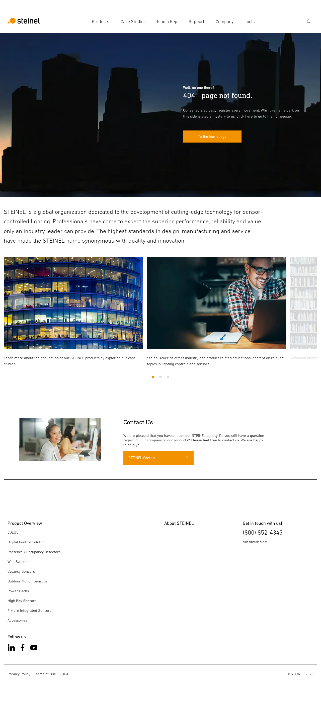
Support (196, 21)
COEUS (13, 532)
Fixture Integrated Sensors (29, 610)
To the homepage (212, 136)
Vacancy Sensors (21, 571)
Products (100, 21)
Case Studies (133, 21)
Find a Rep (167, 21)
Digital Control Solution (26, 542)
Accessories (17, 620)
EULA (64, 674)
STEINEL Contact (141, 458)
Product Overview (25, 523)
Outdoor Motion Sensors (27, 581)
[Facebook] (22, 649)
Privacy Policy (19, 674)
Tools (250, 21)
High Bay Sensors (22, 600)
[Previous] (17, 300)
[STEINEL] (24, 21)
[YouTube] (34, 649)
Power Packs (18, 591)
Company (224, 21)
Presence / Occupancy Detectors (34, 552)
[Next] (304, 300)
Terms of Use (45, 674)
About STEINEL (179, 523)
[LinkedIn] (11, 649)
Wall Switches (19, 561)
